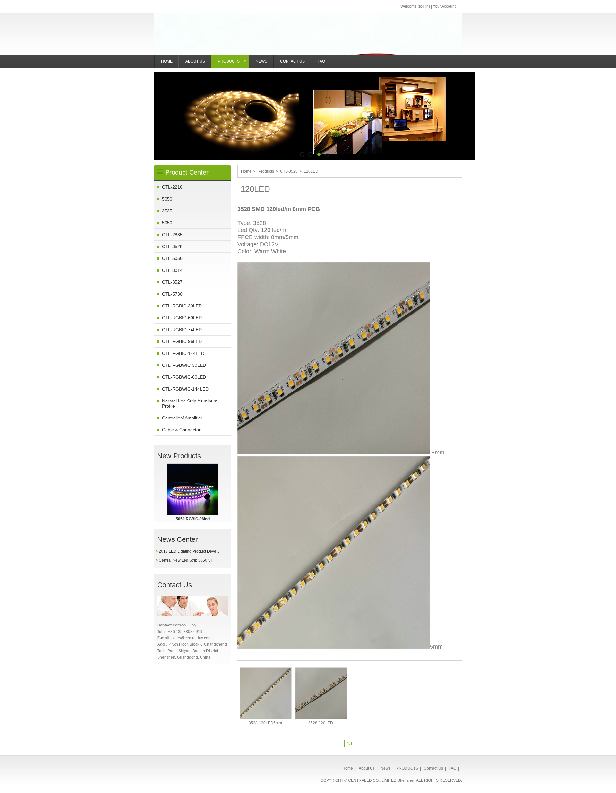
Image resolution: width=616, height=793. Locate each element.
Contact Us (433, 768)
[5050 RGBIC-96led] (192, 489)
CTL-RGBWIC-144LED (185, 389)
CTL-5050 (172, 258)
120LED (311, 171)
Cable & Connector (181, 429)
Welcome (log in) (415, 6)
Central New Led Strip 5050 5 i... (187, 560)
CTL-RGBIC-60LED (182, 317)
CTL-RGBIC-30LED (182, 305)
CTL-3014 (172, 270)
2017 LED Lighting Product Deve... (189, 551)
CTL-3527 (172, 282)
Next (465, 111)
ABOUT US (195, 61)
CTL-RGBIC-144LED (183, 353)
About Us (367, 768)
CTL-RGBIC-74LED (182, 329)
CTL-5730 (172, 294)
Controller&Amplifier (182, 417)
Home (246, 171)
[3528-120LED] (321, 693)
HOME (167, 61)
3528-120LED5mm (265, 723)
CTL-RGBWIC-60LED (184, 377)
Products (266, 171)
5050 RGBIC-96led (193, 519)
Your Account (444, 6)
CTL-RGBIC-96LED (182, 341)
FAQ (321, 61)
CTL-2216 (172, 187)
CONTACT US (292, 61)
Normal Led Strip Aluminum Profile (190, 403)
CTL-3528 (172, 246)
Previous (163, 111)
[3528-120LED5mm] (265, 693)
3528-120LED (320, 723)
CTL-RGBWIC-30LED (184, 365)
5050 (167, 199)
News (385, 768)
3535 (167, 210)
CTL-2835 (172, 234)
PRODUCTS (233, 63)
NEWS (261, 61)
